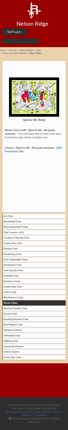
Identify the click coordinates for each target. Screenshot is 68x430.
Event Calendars (23, 411)
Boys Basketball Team (16, 226)
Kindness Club (12, 281)
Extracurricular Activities (15, 53)
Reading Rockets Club (16, 319)
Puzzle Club (10, 313)
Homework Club (13, 264)
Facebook (40, 415)
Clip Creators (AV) (14, 232)
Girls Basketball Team (16, 259)
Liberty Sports (11, 351)
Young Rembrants (14, 346)
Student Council (13, 330)
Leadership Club (13, 286)
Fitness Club (11, 248)
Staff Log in (14, 31)
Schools (13, 50)
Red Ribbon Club (13, 324)
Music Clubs (10, 302)
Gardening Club (12, 254)
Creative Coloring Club (16, 237)
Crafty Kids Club (13, 243)
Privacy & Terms (52, 411)
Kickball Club (11, 275)
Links (38, 50)
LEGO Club (10, 292)
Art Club (8, 216)
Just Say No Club (13, 270)
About (9, 411)
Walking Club (11, 340)
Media (37, 411)
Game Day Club (12, 357)
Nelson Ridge (26, 50)
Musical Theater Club (15, 308)
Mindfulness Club (13, 297)
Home (3, 50)
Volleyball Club (12, 335)
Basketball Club (12, 221)
